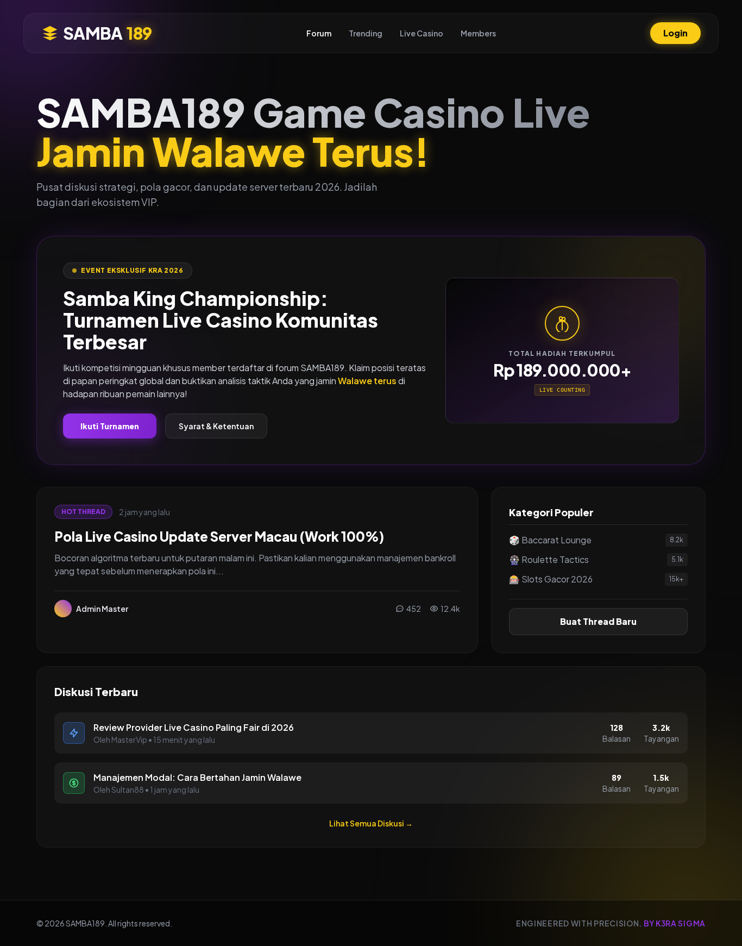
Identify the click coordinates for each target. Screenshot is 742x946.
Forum (318, 33)
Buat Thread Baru (598, 621)
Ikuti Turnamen (109, 426)
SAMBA (107, 33)
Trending (365, 33)
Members (478, 33)
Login (675, 33)
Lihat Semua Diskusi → (371, 823)
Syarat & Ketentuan (216, 426)
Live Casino (421, 33)
